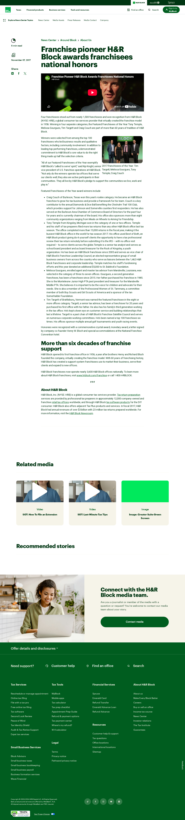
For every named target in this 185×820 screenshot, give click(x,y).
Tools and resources (80, 10)
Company (104, 20)
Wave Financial (18, 778)
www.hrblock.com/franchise (92, 375)
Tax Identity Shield (20, 725)
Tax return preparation (128, 394)
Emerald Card (99, 698)
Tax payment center (62, 720)
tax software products (118, 402)
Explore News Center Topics (20, 20)
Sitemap (96, 751)
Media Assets (58, 20)
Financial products (35, 10)
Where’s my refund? (62, 725)
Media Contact (90, 20)
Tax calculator (59, 702)
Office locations (100, 742)
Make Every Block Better (145, 698)
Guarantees (139, 729)
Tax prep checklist (61, 707)
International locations (104, 747)
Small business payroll (22, 769)
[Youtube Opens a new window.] (111, 801)
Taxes (18, 10)
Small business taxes (21, 760)
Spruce (96, 693)
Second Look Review (21, 716)
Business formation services (25, 774)
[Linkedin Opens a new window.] (119, 801)
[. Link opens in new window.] (20, 814)
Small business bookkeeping (25, 765)
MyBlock (56, 693)
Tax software (17, 711)
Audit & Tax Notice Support (25, 729)
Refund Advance (101, 711)
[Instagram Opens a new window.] (103, 801)
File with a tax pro (20, 702)
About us (138, 693)
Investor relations (142, 720)
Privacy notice (59, 756)
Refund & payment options (65, 716)
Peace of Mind (18, 720)
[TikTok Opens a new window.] (87, 801)
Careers (137, 702)
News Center (43, 20)
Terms (55, 751)
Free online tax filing (21, 707)
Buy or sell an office (143, 707)
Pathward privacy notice (64, 760)
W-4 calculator (59, 729)
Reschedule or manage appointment (29, 693)
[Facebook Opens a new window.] (95, 801)
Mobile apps (58, 698)
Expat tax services (20, 734)
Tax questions (99, 738)
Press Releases (74, 20)
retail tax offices (60, 402)
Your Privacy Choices (42, 814)
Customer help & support (105, 733)
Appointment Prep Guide (64, 711)
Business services (57, 10)
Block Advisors (18, 756)
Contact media (135, 622)
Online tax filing (19, 698)
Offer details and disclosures (33, 648)
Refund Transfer (100, 702)
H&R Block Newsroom (81, 413)
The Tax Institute (141, 725)
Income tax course (142, 711)
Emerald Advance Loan (104, 707)
